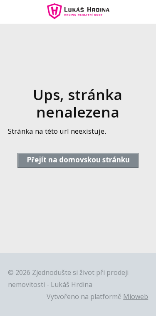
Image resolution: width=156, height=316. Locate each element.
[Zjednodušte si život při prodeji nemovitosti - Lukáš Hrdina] (78, 11)
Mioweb (135, 296)
